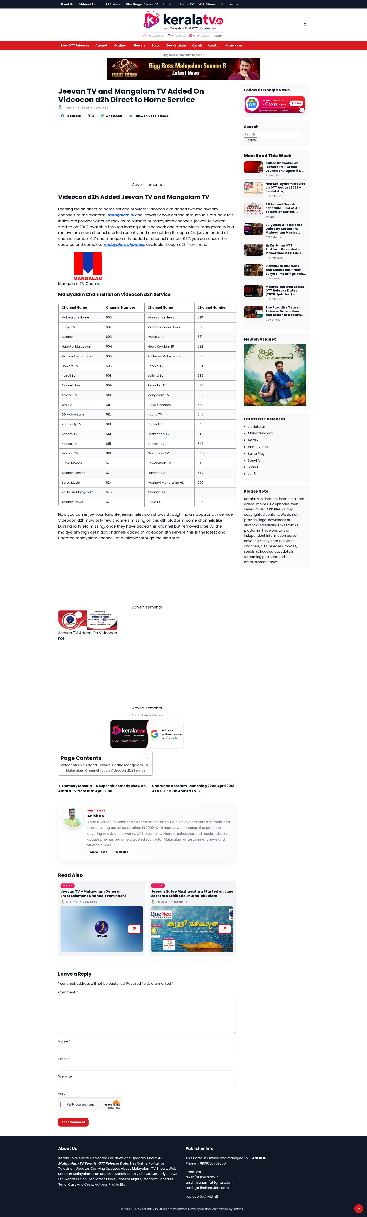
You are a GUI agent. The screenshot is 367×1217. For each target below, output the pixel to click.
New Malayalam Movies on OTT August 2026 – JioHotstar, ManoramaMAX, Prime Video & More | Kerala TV (285, 187)
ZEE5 (252, 473)
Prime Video (258, 446)
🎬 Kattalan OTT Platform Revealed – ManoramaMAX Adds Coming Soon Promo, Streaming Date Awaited (283, 249)
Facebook (73, 116)
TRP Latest (113, 4)
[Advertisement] (147, 152)
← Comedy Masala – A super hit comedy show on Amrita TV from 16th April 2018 (102, 788)
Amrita (213, 45)
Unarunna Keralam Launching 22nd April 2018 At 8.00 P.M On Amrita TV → (193, 788)
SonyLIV (254, 460)
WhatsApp (114, 116)
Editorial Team (89, 4)
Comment (68, 992)
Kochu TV (187, 4)
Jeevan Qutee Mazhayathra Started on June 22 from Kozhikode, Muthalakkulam (192, 893)
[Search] (305, 24)
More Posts (98, 852)
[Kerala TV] (183, 23)
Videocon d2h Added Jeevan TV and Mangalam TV (104, 765)
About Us (66, 4)
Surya (155, 45)
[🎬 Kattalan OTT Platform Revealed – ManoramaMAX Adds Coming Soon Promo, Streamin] (253, 251)
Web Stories (207, 4)
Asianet (101, 45)
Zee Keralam (176, 45)
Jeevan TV (101, 107)
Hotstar (169, 4)
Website (121, 852)
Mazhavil (120, 45)
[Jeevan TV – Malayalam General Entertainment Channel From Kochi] (102, 929)
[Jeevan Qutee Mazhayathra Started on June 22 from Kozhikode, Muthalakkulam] (192, 929)
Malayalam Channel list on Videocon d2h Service (105, 770)
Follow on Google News (151, 116)
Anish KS (95, 815)
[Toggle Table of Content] (143, 758)
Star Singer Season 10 (142, 4)
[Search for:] (272, 134)
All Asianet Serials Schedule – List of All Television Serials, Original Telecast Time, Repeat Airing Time (284, 208)
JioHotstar (256, 426)
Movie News (233, 45)
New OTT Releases (75, 45)
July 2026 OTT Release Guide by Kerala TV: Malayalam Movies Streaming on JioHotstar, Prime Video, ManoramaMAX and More (285, 229)
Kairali (197, 45)
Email (64, 1058)
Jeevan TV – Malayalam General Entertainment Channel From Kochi (93, 893)
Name (64, 1041)
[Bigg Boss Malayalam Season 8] (183, 69)
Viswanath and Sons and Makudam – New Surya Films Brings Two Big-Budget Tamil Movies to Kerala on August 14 (284, 270)
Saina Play (256, 453)
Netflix (253, 440)
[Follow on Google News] (275, 104)
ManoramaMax (260, 433)
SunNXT (254, 467)
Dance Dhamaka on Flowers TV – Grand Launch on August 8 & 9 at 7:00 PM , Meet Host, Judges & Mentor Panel (284, 167)
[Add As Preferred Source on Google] (147, 733)
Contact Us (229, 4)
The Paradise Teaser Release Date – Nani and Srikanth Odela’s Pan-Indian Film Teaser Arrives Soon (284, 311)
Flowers (139, 45)
